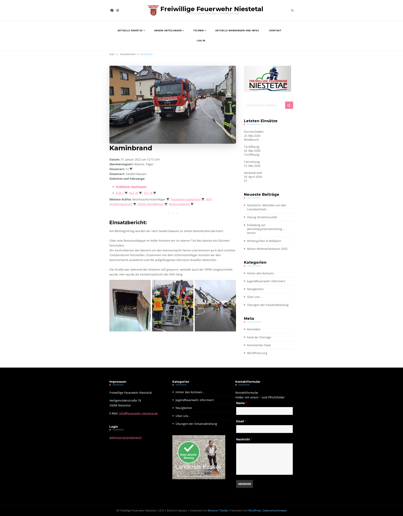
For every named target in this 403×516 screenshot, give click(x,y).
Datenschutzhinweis (275, 510)
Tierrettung (252, 162)
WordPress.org (257, 353)
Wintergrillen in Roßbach (264, 241)
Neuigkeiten (255, 289)
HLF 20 (133, 193)
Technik (198, 30)
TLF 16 (147, 193)
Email (241, 421)
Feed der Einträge (259, 337)
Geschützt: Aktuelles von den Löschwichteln (266, 207)
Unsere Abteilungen (168, 30)
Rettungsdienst (179, 204)
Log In (201, 40)
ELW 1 (120, 193)
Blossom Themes (218, 510)
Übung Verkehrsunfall (262, 217)
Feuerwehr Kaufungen (186, 199)
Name (241, 403)
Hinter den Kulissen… (261, 273)
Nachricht (244, 439)
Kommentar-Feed (259, 345)
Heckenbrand (253, 173)
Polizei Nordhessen (151, 204)
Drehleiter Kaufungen (131, 187)
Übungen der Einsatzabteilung (268, 305)
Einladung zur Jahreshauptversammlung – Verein (265, 229)
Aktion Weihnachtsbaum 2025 (267, 249)
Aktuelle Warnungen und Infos (237, 30)
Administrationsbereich (125, 437)
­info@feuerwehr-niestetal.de (138, 413)
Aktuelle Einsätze (130, 30)
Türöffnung (251, 147)
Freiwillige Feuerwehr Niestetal (211, 9)
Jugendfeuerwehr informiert (266, 281)
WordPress (254, 510)
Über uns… (254, 297)
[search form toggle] (292, 10)
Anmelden (254, 329)
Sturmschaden (254, 131)
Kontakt (275, 30)
